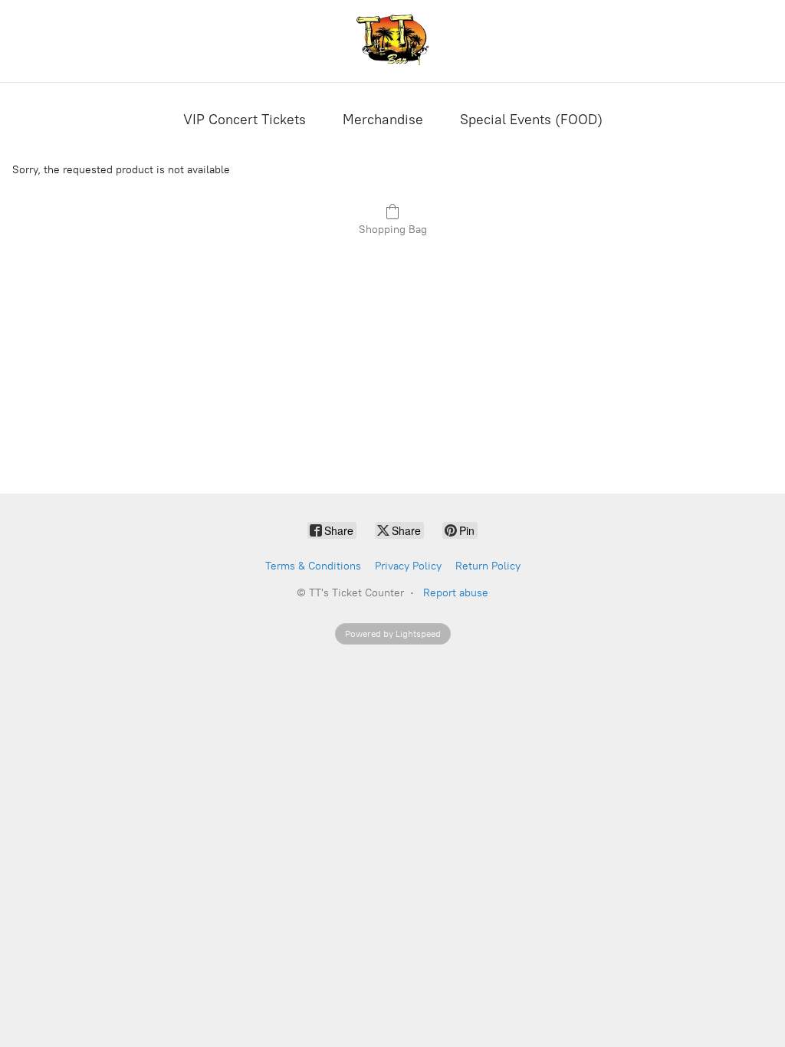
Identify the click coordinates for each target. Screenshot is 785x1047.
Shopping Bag (393, 229)
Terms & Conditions (313, 566)
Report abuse (455, 592)
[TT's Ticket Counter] (392, 41)
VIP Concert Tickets (244, 119)
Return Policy (488, 566)
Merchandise (383, 119)
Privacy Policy (408, 566)
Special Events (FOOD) (531, 119)
